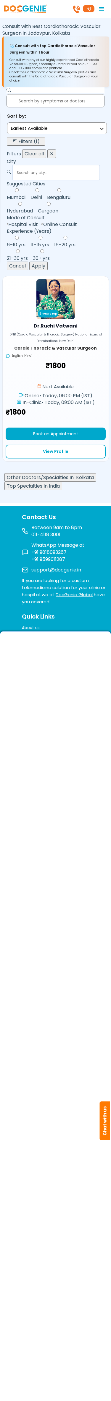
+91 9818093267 (49, 552)
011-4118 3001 (45, 534)
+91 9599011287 (48, 559)
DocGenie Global (74, 594)
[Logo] (25, 8)
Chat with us (105, 1121)
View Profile (55, 451)
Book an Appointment (55, 434)
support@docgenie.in (56, 569)
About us (31, 628)
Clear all (34, 153)
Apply (38, 265)
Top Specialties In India (33, 486)
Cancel (17, 265)
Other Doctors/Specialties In (50, 477)
